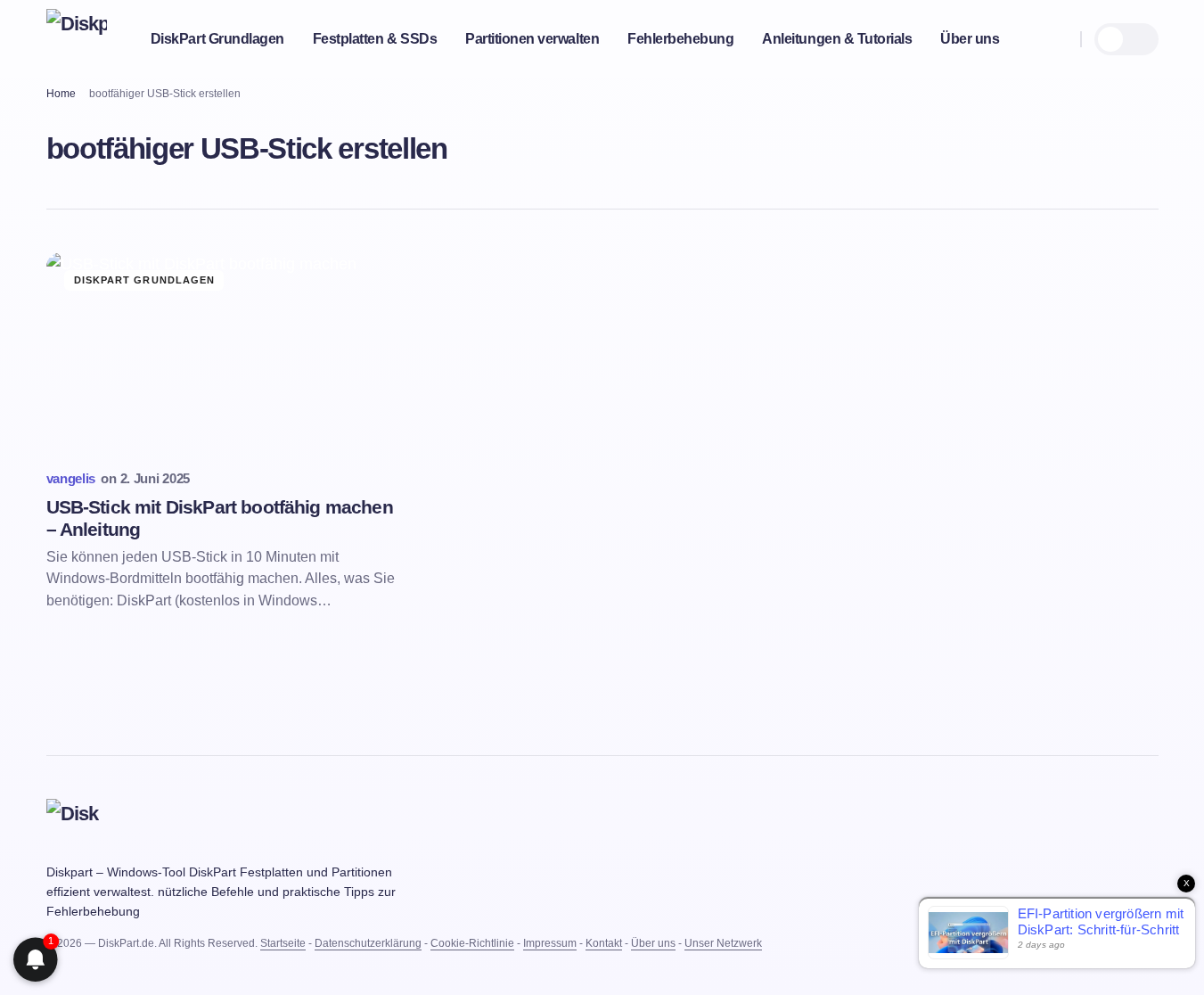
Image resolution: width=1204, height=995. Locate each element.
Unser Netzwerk (723, 943)
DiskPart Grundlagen (145, 280)
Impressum (550, 943)
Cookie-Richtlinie (472, 943)
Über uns (653, 943)
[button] (1059, 39)
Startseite (283, 943)
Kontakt (604, 943)
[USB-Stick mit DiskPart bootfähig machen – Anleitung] (224, 352)
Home (61, 93)
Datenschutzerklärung (368, 943)
